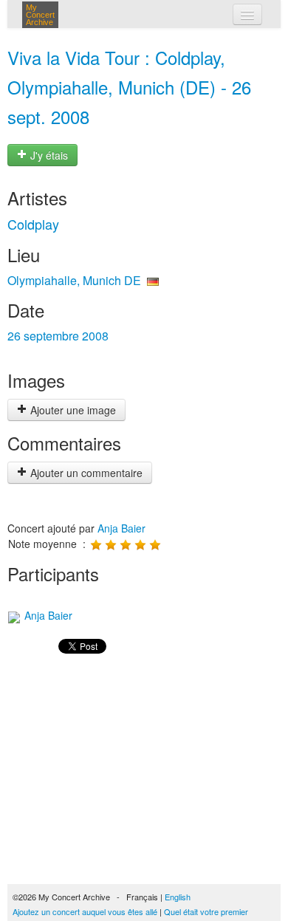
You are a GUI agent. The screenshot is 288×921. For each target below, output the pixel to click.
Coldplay (33, 223)
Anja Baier (121, 528)
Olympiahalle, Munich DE (74, 280)
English (178, 897)
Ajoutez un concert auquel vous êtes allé (85, 911)
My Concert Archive (40, 15)
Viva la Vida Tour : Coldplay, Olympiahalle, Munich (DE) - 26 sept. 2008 (129, 86)
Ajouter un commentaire (85, 472)
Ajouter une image (71, 410)
